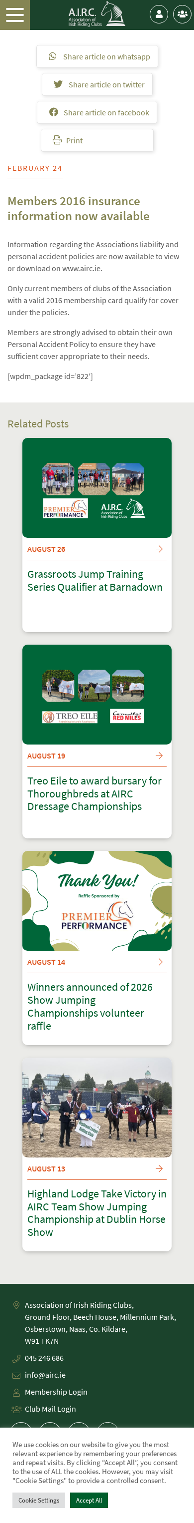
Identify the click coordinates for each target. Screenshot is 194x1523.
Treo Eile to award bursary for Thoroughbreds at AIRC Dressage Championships (94, 793)
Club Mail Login (50, 1409)
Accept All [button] (89, 1500)
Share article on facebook (105, 112)
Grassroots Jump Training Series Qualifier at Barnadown (95, 581)
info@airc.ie (45, 1375)
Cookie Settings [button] (38, 1500)
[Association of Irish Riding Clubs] (97, 14)
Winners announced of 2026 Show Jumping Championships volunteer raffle (90, 1007)
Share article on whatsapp (106, 56)
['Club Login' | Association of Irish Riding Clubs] (182, 14)
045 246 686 (44, 1358)
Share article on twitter (106, 84)
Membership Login (56, 1392)
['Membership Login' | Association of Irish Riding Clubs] (159, 14)
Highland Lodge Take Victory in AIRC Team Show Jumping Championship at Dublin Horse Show (97, 1213)
